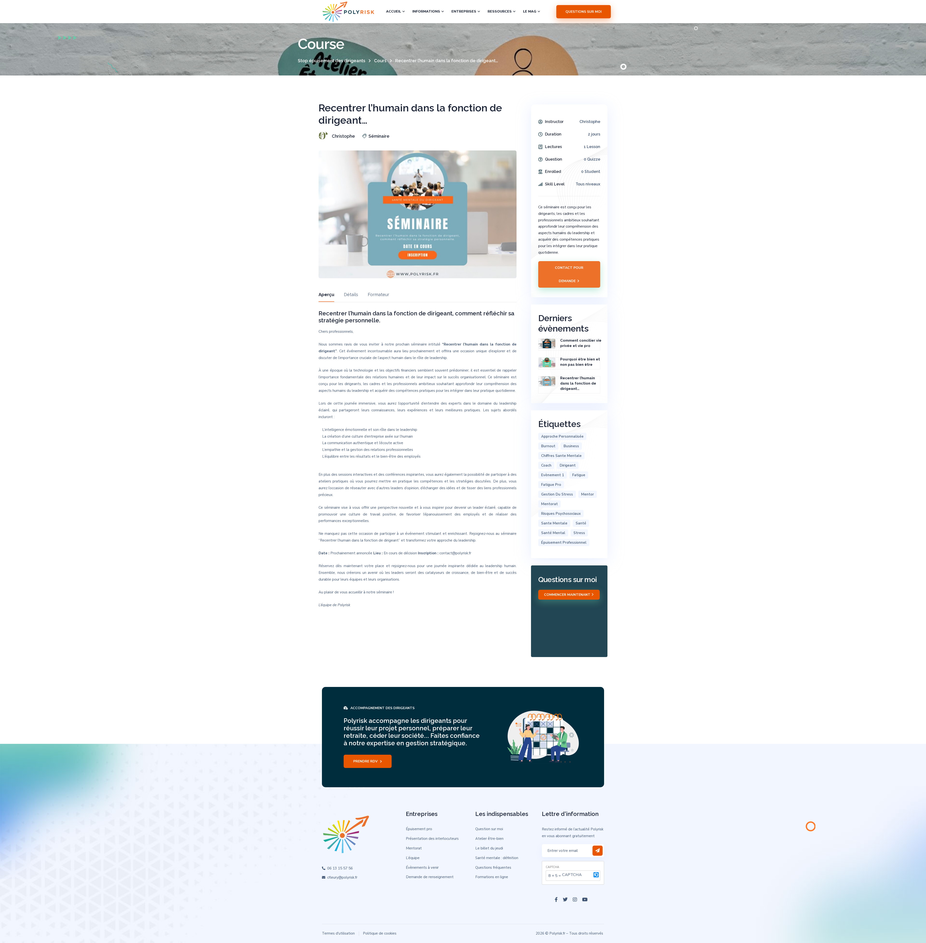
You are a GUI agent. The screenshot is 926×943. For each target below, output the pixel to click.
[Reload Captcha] (596, 874)
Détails (351, 294)
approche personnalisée (562, 436)
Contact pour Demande (569, 274)
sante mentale (554, 523)
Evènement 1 (552, 475)
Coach (546, 465)
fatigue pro (551, 484)
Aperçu (326, 294)
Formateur (378, 294)
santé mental (553, 532)
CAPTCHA (552, 867)
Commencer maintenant (567, 594)
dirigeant (568, 465)
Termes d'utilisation (338, 933)
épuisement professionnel (563, 542)
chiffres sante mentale (561, 455)
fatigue (578, 475)
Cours (380, 60)
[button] (596, 875)
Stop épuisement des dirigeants (331, 60)
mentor (587, 494)
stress (579, 532)
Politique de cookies (379, 933)
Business (571, 446)
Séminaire (378, 136)
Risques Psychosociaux (561, 513)
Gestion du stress (557, 494)
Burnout (548, 446)
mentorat (549, 504)
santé (581, 523)
